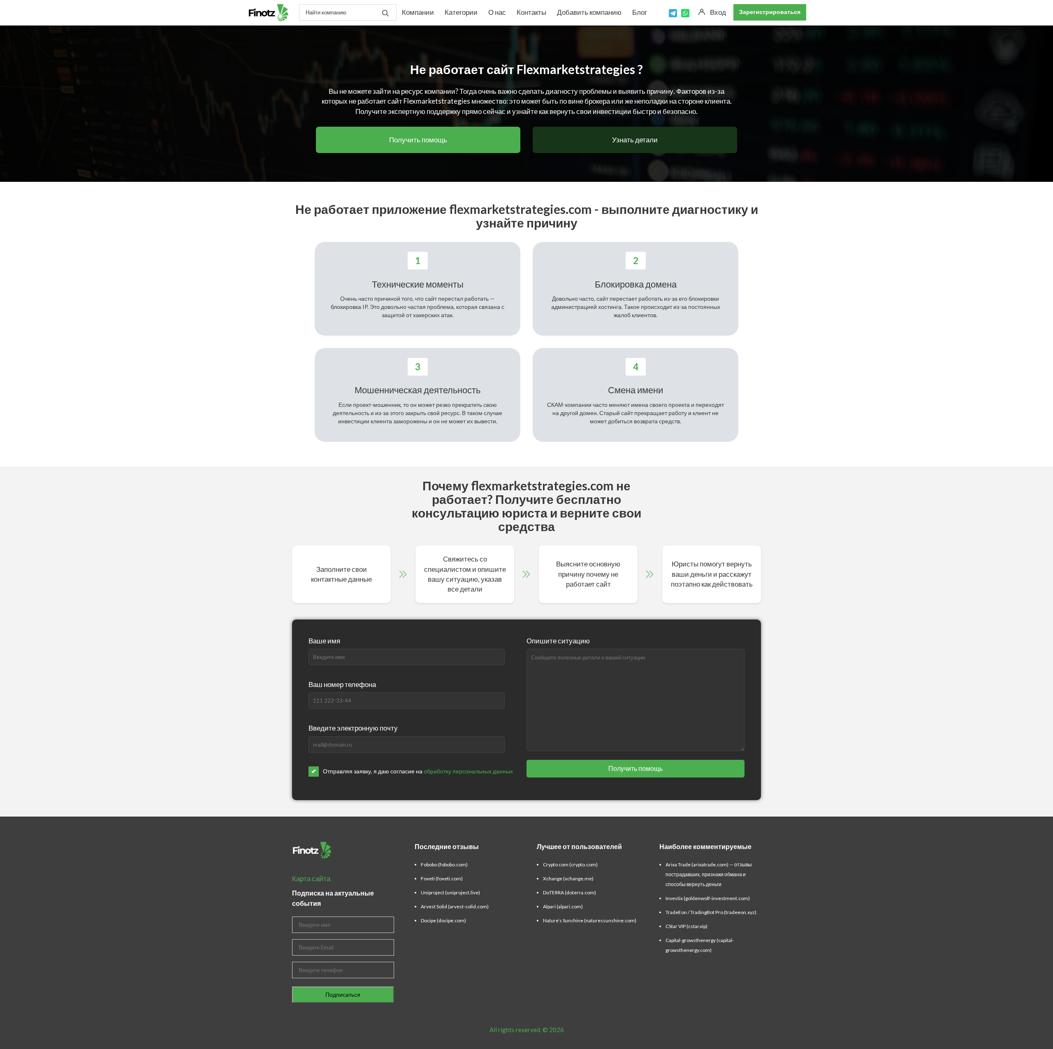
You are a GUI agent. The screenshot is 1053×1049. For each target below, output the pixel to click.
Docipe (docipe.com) (443, 920)
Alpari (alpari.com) (563, 906)
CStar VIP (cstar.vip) (686, 926)
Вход (718, 12)
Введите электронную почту (353, 728)
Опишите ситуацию (558, 640)
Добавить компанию (589, 12)
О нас (497, 12)
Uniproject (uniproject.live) (450, 892)
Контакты (531, 12)
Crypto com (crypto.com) (570, 864)
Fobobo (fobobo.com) (444, 864)
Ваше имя (324, 640)
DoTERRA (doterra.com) (569, 892)
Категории (461, 12)
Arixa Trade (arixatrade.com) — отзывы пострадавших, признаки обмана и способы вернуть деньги (709, 874)
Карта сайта (311, 878)
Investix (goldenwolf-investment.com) (708, 898)
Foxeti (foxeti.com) (442, 878)
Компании (418, 12)
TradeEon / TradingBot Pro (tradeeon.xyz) (711, 912)
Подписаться (342, 994)
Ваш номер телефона (342, 684)
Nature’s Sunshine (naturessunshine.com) (589, 920)
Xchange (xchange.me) (568, 878)
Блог (639, 12)
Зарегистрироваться (769, 11)
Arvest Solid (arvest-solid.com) (455, 906)
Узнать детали (635, 139)
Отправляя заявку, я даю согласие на (418, 771)
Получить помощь (418, 139)
